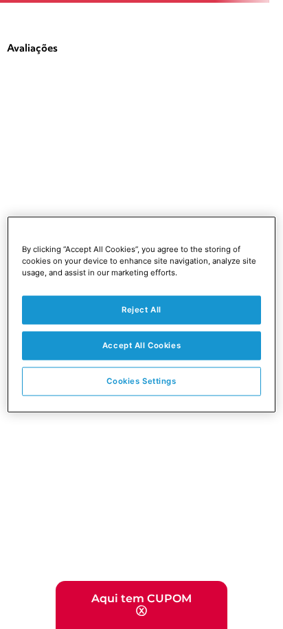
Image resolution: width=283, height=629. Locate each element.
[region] (141, 314)
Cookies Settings (141, 381)
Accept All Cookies (141, 345)
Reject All (141, 309)
